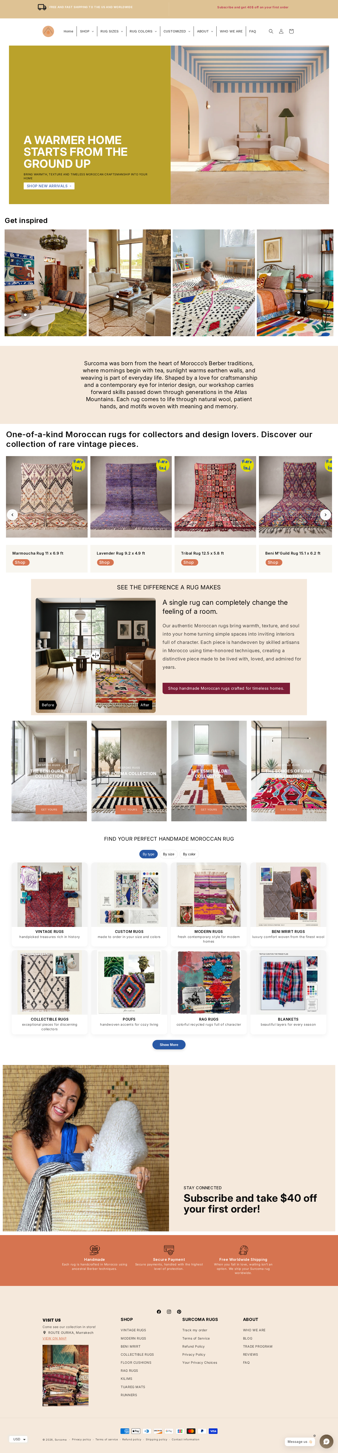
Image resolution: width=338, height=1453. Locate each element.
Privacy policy (81, 1439)
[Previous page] (11, 282)
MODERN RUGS (133, 1338)
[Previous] (12, 514)
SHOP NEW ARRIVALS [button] (47, 186)
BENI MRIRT (130, 1346)
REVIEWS (250, 1354)
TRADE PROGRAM (258, 1346)
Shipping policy (156, 1439)
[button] (271, 31)
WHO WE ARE (254, 1330)
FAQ (246, 1362)
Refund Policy (193, 1346)
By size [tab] (168, 854)
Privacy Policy (193, 1354)
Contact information (185, 1439)
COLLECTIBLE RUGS (137, 1354)
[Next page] (327, 282)
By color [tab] (189, 854)
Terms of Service (196, 1338)
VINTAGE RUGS (133, 1330)
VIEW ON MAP (55, 1338)
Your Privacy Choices (199, 1362)
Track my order (194, 1330)
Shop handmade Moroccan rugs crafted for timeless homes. (226, 688)
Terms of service (106, 1439)
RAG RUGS (129, 1370)
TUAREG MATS (133, 1387)
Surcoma (61, 1439)
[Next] (325, 514)
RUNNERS (129, 1395)
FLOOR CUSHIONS (136, 1362)
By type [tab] (148, 854)
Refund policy (131, 1439)
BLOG (247, 1338)
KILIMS (126, 1379)
